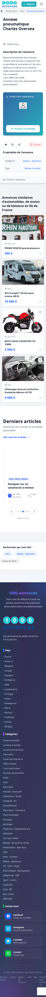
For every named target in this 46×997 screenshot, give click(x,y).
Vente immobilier (11, 740)
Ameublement (10, 805)
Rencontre (8, 787)
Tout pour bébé (10, 838)
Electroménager (11, 814)
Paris (7, 553)
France (8, 656)
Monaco (9, 712)
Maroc (8, 707)
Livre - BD (7, 889)
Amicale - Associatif (12, 791)
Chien (6, 777)
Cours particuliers (11, 768)
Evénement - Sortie (12, 796)
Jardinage (7, 824)
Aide (30, 977)
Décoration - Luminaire (14, 810)
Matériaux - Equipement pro (16, 828)
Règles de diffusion (22, 979)
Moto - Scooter (10, 856)
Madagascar (11, 703)
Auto (5, 852)
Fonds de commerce (13, 759)
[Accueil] (1, 11)
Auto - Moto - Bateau (18, 479)
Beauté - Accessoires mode (16, 842)
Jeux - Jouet (8, 894)
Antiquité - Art (9, 801)
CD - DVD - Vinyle (11, 866)
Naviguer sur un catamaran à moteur (21, 485)
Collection (8, 884)
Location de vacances (13, 749)
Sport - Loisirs (9, 880)
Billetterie (7, 898)
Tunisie (8, 721)
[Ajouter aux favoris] (6, 144)
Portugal (9, 693)
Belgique (9, 666)
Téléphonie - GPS (11, 875)
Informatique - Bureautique (16, 870)
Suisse (8, 698)
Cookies (12, 977)
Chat (5, 782)
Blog (35, 977)
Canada (8, 670)
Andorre (9, 661)
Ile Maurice (10, 680)
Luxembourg (11, 689)
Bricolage (7, 819)
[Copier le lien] (12, 144)
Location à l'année (11, 745)
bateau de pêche (9, 561)
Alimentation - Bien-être (14, 847)
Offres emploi (9, 763)
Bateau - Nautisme (26, 553)
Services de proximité (13, 773)
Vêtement (8, 833)
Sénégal (8, 726)
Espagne (9, 675)
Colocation (8, 754)
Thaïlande (9, 717)
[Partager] (19, 144)
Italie (7, 684)
